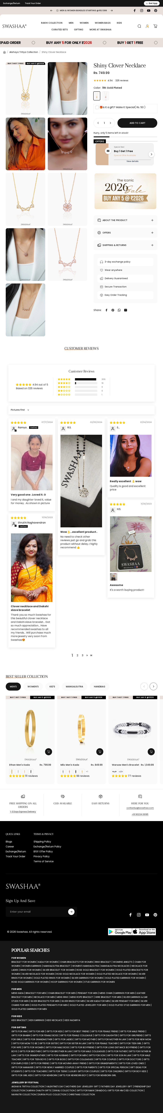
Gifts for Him (19, 1031)
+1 (87, 772)
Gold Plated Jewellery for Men (88, 1005)
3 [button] (82, 655)
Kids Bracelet (19, 1020)
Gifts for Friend (40, 1063)
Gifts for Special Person (113, 1067)
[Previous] (51, 10)
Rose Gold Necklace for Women (75, 973)
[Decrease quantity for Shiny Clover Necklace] (97, 123)
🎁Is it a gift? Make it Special (122, 107)
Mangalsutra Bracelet (56, 966)
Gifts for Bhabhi (20, 1035)
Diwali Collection (64, 1090)
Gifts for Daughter (106, 1035)
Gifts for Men (79, 1055)
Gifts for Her (36, 1031)
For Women (18, 958)
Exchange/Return (11, 3)
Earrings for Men (124, 993)
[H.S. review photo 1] (131, 544)
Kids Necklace (54, 1020)
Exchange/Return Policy (47, 846)
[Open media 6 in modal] (67, 199)
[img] (18, 423)
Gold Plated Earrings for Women (125, 977)
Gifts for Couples (106, 1059)
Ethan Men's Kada (19, 764)
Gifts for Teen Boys (34, 1059)
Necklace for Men (44, 997)
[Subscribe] (71, 912)
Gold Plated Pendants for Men (49, 1005)
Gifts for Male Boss (57, 1047)
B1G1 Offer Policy (43, 851)
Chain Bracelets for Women (76, 962)
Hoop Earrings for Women (66, 981)
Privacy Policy (42, 856)
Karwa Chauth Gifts (39, 1090)
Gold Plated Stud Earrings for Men (129, 1005)
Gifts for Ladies (63, 1039)
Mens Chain (105, 993)
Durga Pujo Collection (52, 1094)
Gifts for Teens (58, 1071)
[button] (64, 379)
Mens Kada (17, 993)
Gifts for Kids (54, 1031)
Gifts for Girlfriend (131, 1035)
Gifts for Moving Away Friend (69, 1063)
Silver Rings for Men (73, 1001)
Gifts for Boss (57, 1059)
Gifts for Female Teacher (103, 1043)
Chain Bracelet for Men (62, 993)
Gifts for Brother (30, 1051)
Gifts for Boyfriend (82, 1047)
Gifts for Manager (22, 1067)
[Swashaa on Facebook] (130, 915)
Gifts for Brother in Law (57, 1051)
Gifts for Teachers (36, 1071)
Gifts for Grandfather (31, 1055)
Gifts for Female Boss (45, 1035)
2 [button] (77, 655)
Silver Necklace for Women (38, 973)
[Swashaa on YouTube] (147, 915)
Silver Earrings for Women (87, 977)
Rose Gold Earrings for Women (30, 981)
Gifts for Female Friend (104, 1031)
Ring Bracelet (103, 962)
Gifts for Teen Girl (131, 1043)
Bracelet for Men (36, 993)
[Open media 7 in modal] (25, 254)
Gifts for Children (112, 1071)
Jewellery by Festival (25, 1082)
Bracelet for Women (23, 962)
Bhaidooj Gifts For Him (110, 1090)
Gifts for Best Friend (77, 1031)
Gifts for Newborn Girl (102, 1075)
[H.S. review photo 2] (113, 577)
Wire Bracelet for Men (108, 997)
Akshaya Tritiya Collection (23, 52)
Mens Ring (62, 997)
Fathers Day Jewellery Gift (116, 1086)
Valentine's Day (55, 1086)
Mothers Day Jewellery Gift (82, 1086)
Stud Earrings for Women (99, 981)
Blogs (9, 841)
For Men (16, 989)
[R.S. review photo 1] (81, 481)
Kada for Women (48, 962)
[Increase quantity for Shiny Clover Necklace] (111, 123)
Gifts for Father (117, 1051)
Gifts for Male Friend (132, 1031)
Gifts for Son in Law (119, 1055)
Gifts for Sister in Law (73, 1043)
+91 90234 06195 (140, 814)
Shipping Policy (42, 841)
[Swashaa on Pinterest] (155, 915)
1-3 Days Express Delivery (23, 811)
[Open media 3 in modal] (25, 144)
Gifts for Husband (58, 1055)
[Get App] (132, 931)
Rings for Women (30, 969)
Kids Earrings (36, 1020)
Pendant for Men (87, 993)
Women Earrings (31, 966)
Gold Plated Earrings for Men (29, 1009)
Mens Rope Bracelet (81, 997)
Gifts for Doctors (130, 1059)
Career (10, 846)
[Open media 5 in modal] (25, 199)
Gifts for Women (33, 1047)
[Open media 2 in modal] (67, 88)
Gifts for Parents (86, 1067)
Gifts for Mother (85, 1039)
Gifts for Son (97, 1055)
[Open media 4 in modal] (67, 144)
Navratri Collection (23, 1094)
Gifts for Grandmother (38, 1039)
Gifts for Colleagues (80, 1059)
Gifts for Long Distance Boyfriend (117, 1047)
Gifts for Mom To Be (25, 1043)
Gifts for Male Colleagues (89, 1051)
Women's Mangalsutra (85, 966)
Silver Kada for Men (98, 1001)
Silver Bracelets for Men (45, 1001)
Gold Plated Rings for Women (52, 977)
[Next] (111, 10)
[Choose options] (48, 751)
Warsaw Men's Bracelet (125, 764)
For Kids (16, 1016)
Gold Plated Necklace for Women (116, 973)
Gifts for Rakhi (85, 1090)
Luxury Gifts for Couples (84, 1071)
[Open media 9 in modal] (25, 309)
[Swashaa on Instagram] (139, 915)
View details (132, 161)
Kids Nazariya (72, 1020)
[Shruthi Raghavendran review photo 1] (32, 567)
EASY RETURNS (100, 803)
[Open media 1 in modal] (25, 88)
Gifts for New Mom (139, 1039)
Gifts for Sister (48, 1043)
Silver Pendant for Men (125, 1001)
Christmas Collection (81, 1094)
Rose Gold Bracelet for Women (95, 969)
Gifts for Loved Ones (131, 1063)
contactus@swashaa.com (140, 807)
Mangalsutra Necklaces (115, 966)
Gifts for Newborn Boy (73, 1075)
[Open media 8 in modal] (67, 254)
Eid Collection (134, 1090)
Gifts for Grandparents (103, 1063)
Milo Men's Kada (69, 764)
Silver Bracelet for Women (58, 969)
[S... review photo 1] (131, 456)
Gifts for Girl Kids (22, 1075)
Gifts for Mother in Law (112, 1039)
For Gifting (18, 1027)
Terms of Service (44, 861)
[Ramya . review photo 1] (32, 462)
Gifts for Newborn (46, 1075)
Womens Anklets (122, 962)
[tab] (13, 687)
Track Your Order (33, 3)
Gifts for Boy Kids (135, 1071)
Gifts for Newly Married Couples (54, 1067)
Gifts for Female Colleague (76, 1035)
